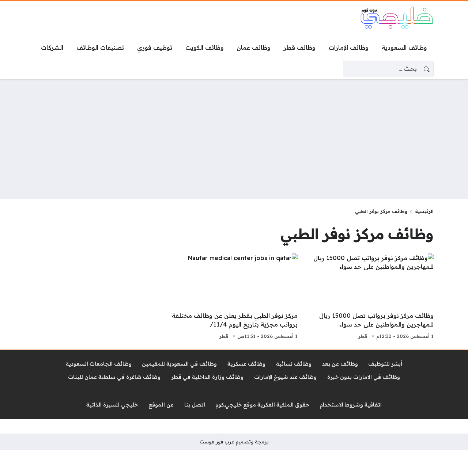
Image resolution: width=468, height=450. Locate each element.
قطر (362, 336)
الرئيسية (424, 211)
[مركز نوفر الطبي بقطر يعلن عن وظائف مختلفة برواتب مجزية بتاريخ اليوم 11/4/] (234, 297)
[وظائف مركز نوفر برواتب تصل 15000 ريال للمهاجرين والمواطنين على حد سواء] (370, 297)
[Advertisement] (234, 139)
